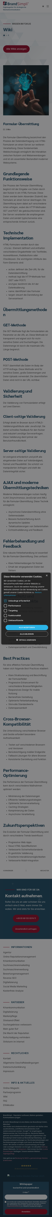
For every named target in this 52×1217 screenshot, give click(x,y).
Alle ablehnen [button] (27, 634)
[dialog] (26, 608)
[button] (26, 639)
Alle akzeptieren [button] (27, 627)
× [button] (47, 576)
